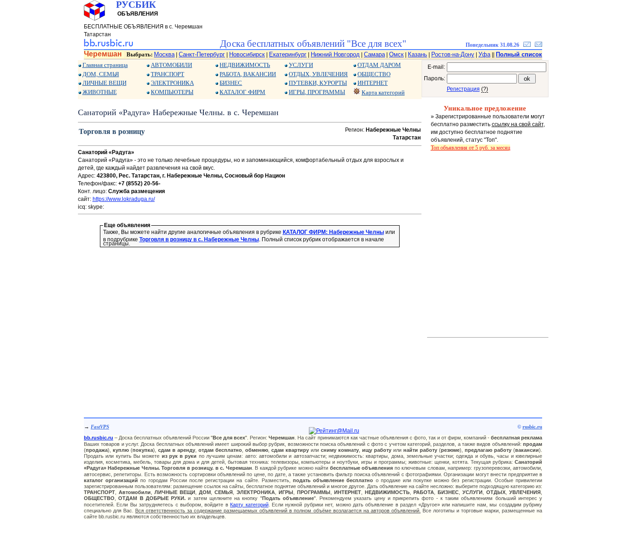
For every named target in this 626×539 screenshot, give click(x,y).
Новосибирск (247, 54)
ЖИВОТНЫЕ (99, 92)
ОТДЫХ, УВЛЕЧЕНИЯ (318, 74)
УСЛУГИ (301, 64)
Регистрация (463, 89)
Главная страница (105, 64)
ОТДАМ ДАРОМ (379, 64)
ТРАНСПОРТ (167, 74)
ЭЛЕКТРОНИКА (172, 82)
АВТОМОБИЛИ (171, 64)
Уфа (484, 54)
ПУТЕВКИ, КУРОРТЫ (318, 82)
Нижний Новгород (335, 54)
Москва (164, 54)
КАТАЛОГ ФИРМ (242, 92)
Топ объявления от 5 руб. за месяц (470, 147)
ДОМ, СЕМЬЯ (100, 74)
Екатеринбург (288, 54)
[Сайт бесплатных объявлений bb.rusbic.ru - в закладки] (527, 45)
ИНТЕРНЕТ (372, 82)
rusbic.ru (532, 426)
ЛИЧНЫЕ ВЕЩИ (104, 82)
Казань (417, 54)
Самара (374, 54)
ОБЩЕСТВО (373, 74)
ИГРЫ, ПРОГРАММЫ (317, 92)
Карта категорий (383, 92)
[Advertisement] (250, 319)
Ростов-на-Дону (452, 54)
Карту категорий (249, 504)
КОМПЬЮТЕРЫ (172, 92)
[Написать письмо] (538, 45)
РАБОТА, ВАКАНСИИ (248, 74)
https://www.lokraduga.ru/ (124, 199)
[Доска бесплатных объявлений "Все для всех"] (108, 45)
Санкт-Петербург (202, 54)
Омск (396, 54)
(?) (484, 89)
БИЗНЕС (231, 82)
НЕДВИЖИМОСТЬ (245, 64)
